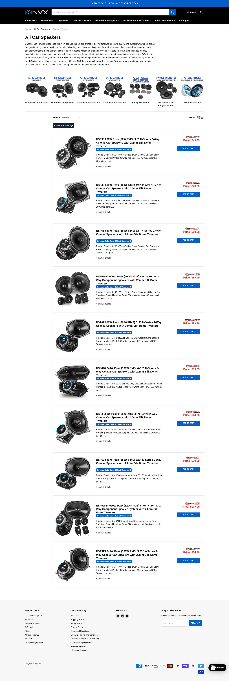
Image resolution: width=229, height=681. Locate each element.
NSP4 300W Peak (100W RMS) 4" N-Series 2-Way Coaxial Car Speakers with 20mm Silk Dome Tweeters (126, 417)
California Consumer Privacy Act (85, 639)
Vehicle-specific (82, 20)
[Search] (172, 12)
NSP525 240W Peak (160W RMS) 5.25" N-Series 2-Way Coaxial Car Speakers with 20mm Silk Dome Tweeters (127, 555)
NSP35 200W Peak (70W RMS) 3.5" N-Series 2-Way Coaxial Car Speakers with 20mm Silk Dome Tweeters (127, 143)
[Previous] (27, 91)
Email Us (29, 619)
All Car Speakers (42, 29)
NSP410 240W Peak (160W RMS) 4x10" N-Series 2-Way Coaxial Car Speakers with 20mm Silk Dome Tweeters (127, 372)
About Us (75, 615)
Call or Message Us (33, 615)
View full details (103, 166)
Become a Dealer (32, 623)
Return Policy (76, 623)
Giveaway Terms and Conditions (85, 635)
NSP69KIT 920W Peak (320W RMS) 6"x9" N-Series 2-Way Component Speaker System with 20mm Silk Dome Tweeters (129, 509)
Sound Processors (164, 20)
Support (28, 639)
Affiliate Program (32, 635)
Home (28, 29)
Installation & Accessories (136, 20)
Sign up (195, 623)
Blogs (27, 631)
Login (193, 12)
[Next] (201, 91)
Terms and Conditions (80, 631)
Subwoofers (47, 20)
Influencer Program (79, 650)
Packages (184, 20)
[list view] (202, 118)
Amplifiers (30, 20)
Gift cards (29, 627)
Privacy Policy (77, 627)
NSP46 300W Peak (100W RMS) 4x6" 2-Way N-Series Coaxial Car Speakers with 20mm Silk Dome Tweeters (128, 188)
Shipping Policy (77, 619)
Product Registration (34, 642)
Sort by (56, 117)
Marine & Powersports (106, 20)
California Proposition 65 (81, 642)
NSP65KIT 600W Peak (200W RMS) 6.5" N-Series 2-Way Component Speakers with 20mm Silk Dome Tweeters (128, 280)
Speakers (64, 20)
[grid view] (198, 118)
